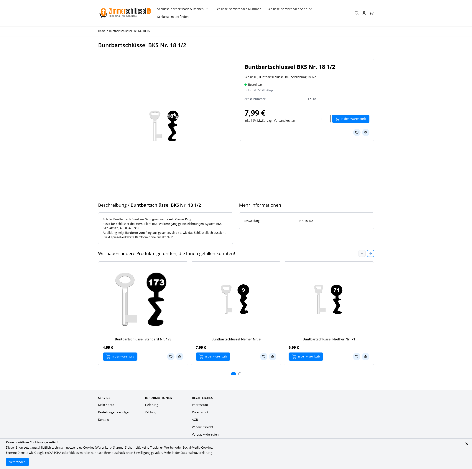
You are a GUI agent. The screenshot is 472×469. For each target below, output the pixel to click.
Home (101, 31)
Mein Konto (106, 405)
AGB (195, 420)
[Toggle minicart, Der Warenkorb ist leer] (371, 13)
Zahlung (150, 412)
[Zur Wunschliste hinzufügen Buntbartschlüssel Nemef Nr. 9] (263, 356)
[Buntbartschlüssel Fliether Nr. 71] (329, 299)
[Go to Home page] (124, 13)
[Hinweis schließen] (467, 444)
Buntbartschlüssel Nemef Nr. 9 (236, 339)
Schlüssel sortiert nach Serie (287, 9)
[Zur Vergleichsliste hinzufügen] (365, 132)
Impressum (200, 405)
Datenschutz (201, 412)
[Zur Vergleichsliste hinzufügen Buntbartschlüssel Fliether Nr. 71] (365, 356)
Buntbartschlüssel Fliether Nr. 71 (329, 339)
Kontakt (103, 420)
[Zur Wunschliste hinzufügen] (357, 132)
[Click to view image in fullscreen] (165, 126)
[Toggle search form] (356, 13)
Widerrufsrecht (202, 427)
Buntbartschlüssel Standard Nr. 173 (143, 339)
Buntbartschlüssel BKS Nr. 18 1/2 (129, 31)
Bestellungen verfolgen (114, 412)
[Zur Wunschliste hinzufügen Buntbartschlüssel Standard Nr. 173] (171, 356)
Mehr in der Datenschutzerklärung (188, 453)
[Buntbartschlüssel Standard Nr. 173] (143, 299)
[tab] (233, 373)
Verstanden (17, 462)
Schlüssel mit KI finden (173, 17)
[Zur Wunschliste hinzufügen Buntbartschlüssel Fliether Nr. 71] (356, 356)
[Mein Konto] (364, 13)
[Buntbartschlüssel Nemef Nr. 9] (236, 299)
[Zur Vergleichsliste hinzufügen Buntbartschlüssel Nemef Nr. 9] (272, 356)
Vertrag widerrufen (205, 434)
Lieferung (151, 405)
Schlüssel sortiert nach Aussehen (180, 9)
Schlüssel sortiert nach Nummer (238, 9)
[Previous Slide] (362, 253)
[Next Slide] (370, 253)
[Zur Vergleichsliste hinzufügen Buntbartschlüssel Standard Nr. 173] (179, 356)
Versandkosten (284, 121)
